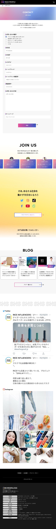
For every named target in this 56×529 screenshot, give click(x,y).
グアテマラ (30, 517)
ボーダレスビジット (28, 503)
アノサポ (24, 499)
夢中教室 (20, 505)
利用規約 (20, 473)
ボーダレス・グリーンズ (22, 501)
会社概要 (26, 473)
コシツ (19, 510)
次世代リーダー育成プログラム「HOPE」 (33, 512)
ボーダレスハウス (21, 503)
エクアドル (35, 517)
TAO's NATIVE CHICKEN (23, 515)
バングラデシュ (20, 517)
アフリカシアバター (32, 514)
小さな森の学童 (25, 505)
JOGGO (24, 514)
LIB (27, 514)
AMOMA (20, 514)
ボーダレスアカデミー (22, 512)
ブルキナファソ (49, 517)
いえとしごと (25, 507)
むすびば (34, 503)
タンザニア (39, 517)
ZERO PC (20, 499)
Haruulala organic (40, 514)
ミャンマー (26, 517)
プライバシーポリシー (34, 473)
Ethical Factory (47, 514)
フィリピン (44, 517)
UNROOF (20, 507)
